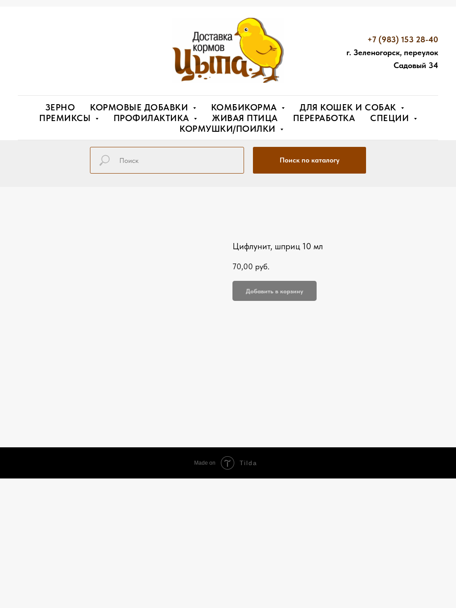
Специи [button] (390, 118)
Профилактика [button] (153, 118)
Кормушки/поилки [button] (228, 128)
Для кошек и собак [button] (349, 107)
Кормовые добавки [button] (140, 107)
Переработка (324, 118)
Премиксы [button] (66, 118)
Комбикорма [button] (245, 107)
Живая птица (245, 118)
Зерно (60, 107)
